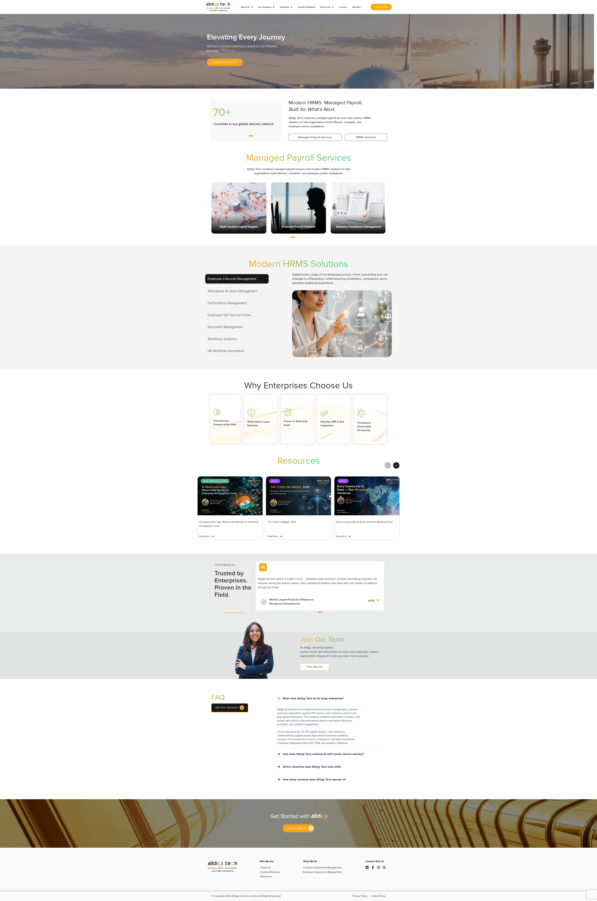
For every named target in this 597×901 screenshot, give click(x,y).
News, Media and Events (215, 481)
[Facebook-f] (373, 867)
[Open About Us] (252, 7)
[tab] (237, 279)
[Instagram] (378, 867)
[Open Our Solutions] (273, 7)
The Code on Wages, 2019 (282, 522)
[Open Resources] (333, 7)
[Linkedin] (367, 867)
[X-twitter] (384, 867)
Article (275, 481)
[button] (297, 86)
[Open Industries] (291, 7)
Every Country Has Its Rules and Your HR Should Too (364, 522)
